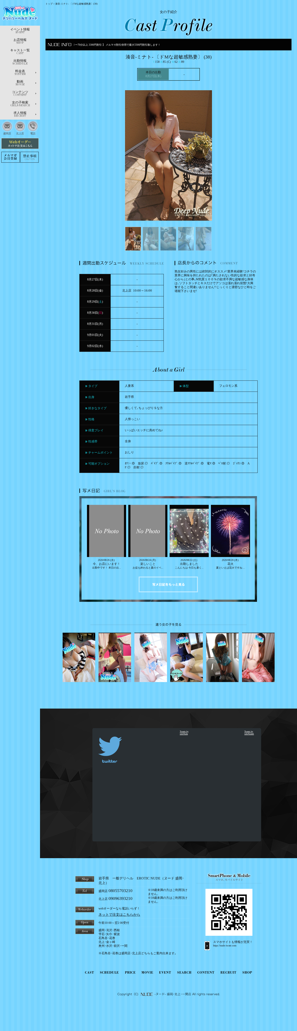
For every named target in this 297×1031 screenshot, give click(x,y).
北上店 (20, 133)
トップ (49, 3)
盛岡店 (7, 133)
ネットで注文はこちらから (119, 914)
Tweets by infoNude (184, 732)
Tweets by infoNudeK (249, 732)
